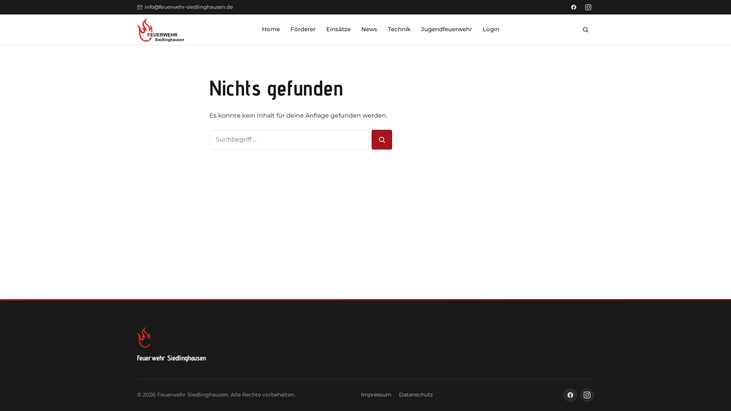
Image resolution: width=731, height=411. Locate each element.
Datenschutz (416, 395)
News (369, 29)
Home (271, 29)
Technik (399, 29)
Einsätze (338, 29)
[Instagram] (588, 7)
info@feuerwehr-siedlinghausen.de (189, 7)
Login (491, 29)
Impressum (376, 395)
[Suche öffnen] (585, 29)
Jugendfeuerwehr (446, 29)
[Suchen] (382, 140)
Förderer (303, 29)
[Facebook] (573, 7)
